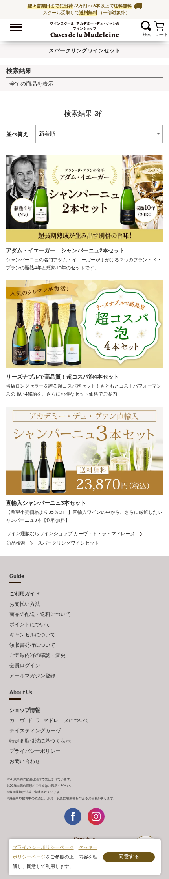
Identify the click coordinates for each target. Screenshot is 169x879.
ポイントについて (29, 624)
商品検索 (15, 543)
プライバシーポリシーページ (43, 847)
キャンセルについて (32, 635)
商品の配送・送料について (40, 614)
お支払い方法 (24, 604)
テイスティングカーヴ (35, 730)
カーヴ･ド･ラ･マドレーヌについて (49, 720)
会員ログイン (24, 665)
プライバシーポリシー (35, 751)
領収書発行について (32, 645)
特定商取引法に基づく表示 (40, 741)
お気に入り (136, 26)
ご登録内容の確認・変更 (37, 655)
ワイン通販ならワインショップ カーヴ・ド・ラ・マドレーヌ (84, 28)
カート (159, 26)
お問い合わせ (24, 761)
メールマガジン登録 (32, 676)
